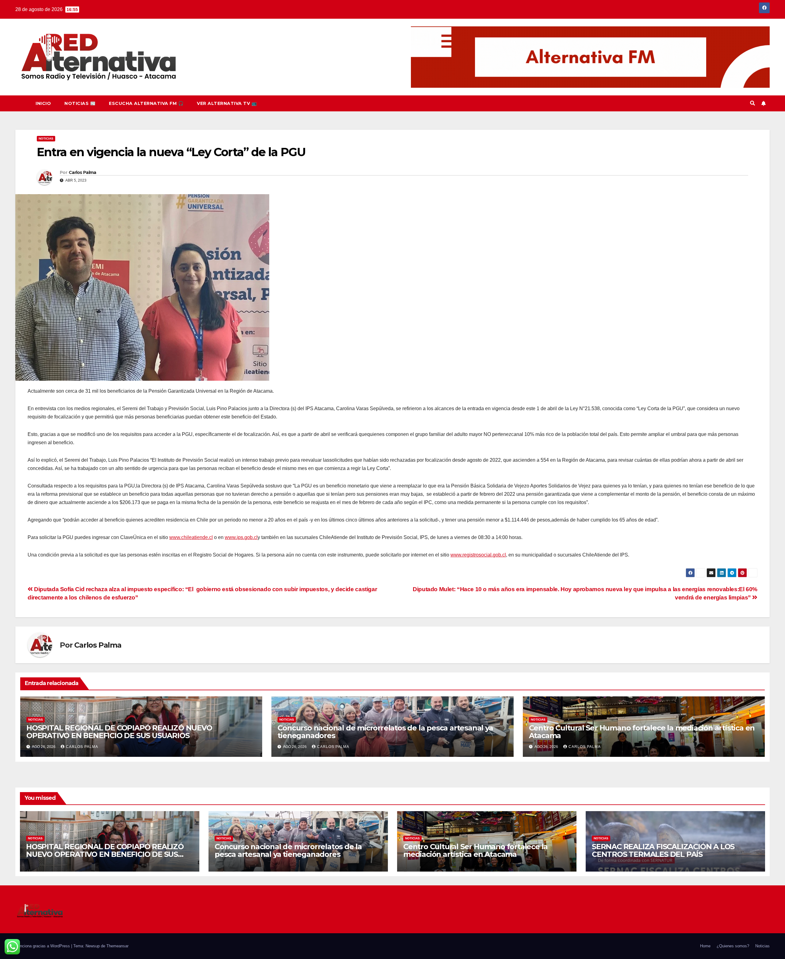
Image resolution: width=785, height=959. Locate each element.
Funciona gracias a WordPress (43, 946)
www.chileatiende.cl (191, 537)
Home (705, 946)
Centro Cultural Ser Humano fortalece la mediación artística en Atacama (642, 731)
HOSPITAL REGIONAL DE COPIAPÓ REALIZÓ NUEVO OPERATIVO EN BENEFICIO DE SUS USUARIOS (119, 731)
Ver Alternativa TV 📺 (227, 103)
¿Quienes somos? (733, 946)
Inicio (43, 103)
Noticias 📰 (79, 103)
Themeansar (117, 946)
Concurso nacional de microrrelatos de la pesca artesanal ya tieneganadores (385, 731)
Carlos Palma (82, 172)
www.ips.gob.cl (241, 537)
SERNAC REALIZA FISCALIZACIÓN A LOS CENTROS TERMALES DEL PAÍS (663, 850)
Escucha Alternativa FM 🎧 (146, 103)
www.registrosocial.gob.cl (478, 554)
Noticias (46, 138)
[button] (752, 103)
